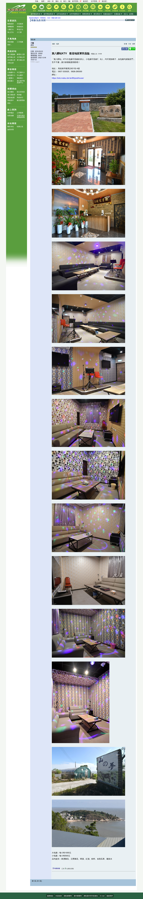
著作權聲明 (78, 896)
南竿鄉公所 (11, 57)
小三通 (19, 32)
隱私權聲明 (68, 896)
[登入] (126, 14)
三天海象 (20, 42)
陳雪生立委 (21, 54)
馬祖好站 (12, 51)
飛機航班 (56, 11)
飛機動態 (10, 26)
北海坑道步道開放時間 (21, 116)
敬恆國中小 (11, 75)
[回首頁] (16, 13)
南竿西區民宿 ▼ (49, 14)
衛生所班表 (21, 92)
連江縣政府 (11, 94)
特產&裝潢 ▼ (108, 14)
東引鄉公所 (21, 60)
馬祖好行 (20, 97)
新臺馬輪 (71, 11)
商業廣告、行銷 (45, 18)
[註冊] (131, 14)
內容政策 (58, 896)
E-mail (102, 896)
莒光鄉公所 (11, 60)
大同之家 (10, 63)
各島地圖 (10, 115)
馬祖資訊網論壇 (34, 18)
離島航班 (10, 24)
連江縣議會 (11, 54)
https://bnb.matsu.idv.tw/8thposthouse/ (68, 78)
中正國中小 (21, 72)
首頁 (34, 11)
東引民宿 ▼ (98, 14)
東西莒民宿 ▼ (87, 14)
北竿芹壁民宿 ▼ (75, 14)
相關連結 (12, 88)
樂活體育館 (21, 100)
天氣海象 (12, 38)
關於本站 (10, 127)
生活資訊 (122, 11)
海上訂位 (10, 32)
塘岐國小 (20, 78)
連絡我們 (109, 896)
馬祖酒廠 (86, 11)
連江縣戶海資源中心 (21, 81)
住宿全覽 (93, 11)
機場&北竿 (63, 11)
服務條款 (50, 896)
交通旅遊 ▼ (118, 14)
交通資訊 (12, 20)
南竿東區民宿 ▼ (36, 14)
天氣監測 (115, 11)
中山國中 (20, 75)
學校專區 (12, 69)
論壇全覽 (10, 129)
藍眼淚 (100, 11)
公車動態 (20, 113)
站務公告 (20, 127)
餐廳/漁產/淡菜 (56, 18)
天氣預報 (108, 11)
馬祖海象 (10, 42)
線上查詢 (12, 109)
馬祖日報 (49, 11)
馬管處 (19, 94)
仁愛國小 (10, 78)
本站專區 (12, 123)
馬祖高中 (10, 100)
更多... (9, 44)
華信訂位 (20, 29)
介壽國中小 (11, 72)
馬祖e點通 (11, 97)
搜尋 (129, 11)
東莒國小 (10, 81)
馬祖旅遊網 (41, 11)
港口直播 (78, 11)
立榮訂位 (10, 29)
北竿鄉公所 (21, 57)
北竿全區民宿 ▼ (62, 14)
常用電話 (10, 113)
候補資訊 (20, 26)
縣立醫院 (10, 92)
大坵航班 (20, 24)
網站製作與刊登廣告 (91, 896)
